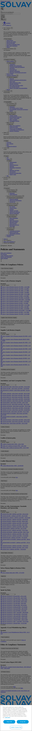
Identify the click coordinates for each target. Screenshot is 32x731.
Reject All (9, 721)
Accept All (22, 721)
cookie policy (7, 717)
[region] (16, 718)
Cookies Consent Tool (16, 727)
